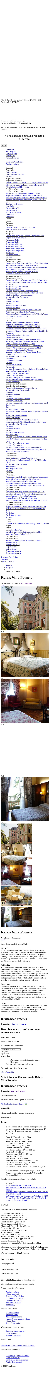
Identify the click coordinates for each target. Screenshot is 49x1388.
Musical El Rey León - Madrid (24, 339)
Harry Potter (24, 312)
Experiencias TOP (13, 210)
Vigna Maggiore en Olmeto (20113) (20, 1185)
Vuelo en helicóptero (35, 437)
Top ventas (10, 149)
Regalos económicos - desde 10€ (18, 195)
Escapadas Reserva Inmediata (20, 265)
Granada (39, 524)
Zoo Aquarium (20, 314)
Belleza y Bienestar (13, 416)
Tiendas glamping (26, 291)
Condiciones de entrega (14, 1298)
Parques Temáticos (13, 306)
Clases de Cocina (30, 388)
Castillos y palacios (19, 295)
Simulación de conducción (19, 452)
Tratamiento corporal (26, 403)
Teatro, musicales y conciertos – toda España (23, 340)
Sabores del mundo (36, 369)
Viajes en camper (19, 238)
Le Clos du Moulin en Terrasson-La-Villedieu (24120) (27, 1196)
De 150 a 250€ (33, 509)
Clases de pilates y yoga (37, 422)
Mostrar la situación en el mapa (12, 1104)
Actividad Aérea (12, 433)
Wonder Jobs (10, 1321)
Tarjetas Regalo (11, 547)
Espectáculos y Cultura (14, 335)
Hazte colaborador (13, 1333)
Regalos (9, 565)
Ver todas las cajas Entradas (16, 356)
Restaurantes (10, 365)
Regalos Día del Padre (20, 500)
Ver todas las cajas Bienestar (16, 424)
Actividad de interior (21, 460)
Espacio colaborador (13, 1335)
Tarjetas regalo (11, 154)
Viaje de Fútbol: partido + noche (27, 331)
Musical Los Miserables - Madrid (24, 346)
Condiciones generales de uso (17, 1360)
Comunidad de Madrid (22, 534)
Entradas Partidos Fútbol (15, 322)
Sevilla (21, 524)
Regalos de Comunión (19, 496)
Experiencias (10, 156)
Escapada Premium (37, 267)
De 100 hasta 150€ (21, 509)
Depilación (16, 422)
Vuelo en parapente (19, 439)
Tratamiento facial (41, 403)
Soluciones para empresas (15, 1331)
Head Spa (40, 411)
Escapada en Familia (19, 282)
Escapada (9, 567)
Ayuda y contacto (12, 164)
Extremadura (15, 532)
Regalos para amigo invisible (33, 485)
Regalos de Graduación (27, 492)
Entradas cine (21, 352)
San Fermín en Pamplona (15, 540)
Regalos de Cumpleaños (15, 248)
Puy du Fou (17, 310)
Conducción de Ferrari (21, 447)
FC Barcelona (27, 325)
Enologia (16, 377)
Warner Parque (27, 310)
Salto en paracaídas (20, 437)
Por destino (10, 513)
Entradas (9, 299)
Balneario (16, 411)
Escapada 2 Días (23, 270)
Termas (22, 411)
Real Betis (15, 327)
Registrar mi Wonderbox (15, 1296)
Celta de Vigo (26, 329)
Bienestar (9, 392)
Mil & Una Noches (33, 198)
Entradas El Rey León (20, 187)
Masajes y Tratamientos (14, 399)
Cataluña (23, 532)
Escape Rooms (31, 352)
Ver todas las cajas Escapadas (17, 297)
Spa (7, 405)
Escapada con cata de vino (20, 267)
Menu (4, 145)
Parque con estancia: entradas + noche (27, 315)
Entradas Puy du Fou (14, 183)
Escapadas (10, 253)
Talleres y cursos (31, 200)
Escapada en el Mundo (30, 280)
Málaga (33, 524)
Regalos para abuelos (23, 483)
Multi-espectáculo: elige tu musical (24, 349)
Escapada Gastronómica (30, 263)
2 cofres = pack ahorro (14, 204)
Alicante (45, 524)
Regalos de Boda (12, 240)
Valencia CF (31, 327)
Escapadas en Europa (28, 236)
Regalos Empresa (12, 158)
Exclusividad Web (12, 208)
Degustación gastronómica (21, 380)
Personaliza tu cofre (13, 1302)
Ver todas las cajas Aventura (16, 464)
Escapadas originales (13, 193)
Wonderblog (10, 1305)
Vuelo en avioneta (33, 439)
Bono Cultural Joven (13, 212)
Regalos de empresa (13, 551)
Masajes (16, 403)
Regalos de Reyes (19, 498)
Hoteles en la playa (29, 183)
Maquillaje (24, 422)
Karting (36, 449)
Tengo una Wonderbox (14, 162)
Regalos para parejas (18, 198)
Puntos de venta (12, 1315)
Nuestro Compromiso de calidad (18, 1319)
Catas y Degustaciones (14, 373)
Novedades (10, 206)
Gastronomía (10, 358)
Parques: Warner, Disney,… (31, 193)
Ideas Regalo (10, 151)
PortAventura (14, 312)
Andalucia (15, 530)
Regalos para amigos (18, 481)
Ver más (9, 1183)
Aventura (9, 426)
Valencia (27, 524)
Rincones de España (34, 282)
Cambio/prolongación (14, 1300)
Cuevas (29, 295)
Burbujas (16, 291)
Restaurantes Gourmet (21, 369)
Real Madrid (17, 325)
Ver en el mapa (26, 583)
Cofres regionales (18, 200)
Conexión (4, 559)
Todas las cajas (11, 172)
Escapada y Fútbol (16, 272)
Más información (7, 1072)
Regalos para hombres (29, 477)
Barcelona (15, 524)
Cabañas (16, 293)
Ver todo (20, 174)
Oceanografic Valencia (34, 314)
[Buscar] (24, 121)
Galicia (8, 530)
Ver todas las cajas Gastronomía (17, 390)
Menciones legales (13, 1358)
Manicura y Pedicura (20, 420)
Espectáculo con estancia (27, 348)
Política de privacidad (14, 1362)
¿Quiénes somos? (12, 1313)
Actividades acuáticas (19, 229)
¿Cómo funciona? (12, 1294)
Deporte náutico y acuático (16, 458)
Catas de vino (24, 377)
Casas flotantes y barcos (28, 293)
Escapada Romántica (13, 263)
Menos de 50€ (35, 507)
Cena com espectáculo (21, 371)
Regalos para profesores (20, 479)
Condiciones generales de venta (17, 1356)
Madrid (8, 524)
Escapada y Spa (31, 411)
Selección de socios (13, 1323)
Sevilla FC (23, 327)
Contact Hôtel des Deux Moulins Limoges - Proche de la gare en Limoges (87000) (26, 1199)
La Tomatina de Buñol (33, 540)
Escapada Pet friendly (21, 274)
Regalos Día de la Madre (38, 500)
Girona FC (17, 329)
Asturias (30, 532)
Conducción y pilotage (14, 443)
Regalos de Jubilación (14, 244)
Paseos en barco (29, 185)
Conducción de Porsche (24, 449)
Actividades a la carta (14, 1317)
